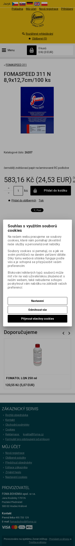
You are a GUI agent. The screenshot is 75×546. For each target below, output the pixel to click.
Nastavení (37, 300)
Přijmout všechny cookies (37, 318)
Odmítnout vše (37, 309)
